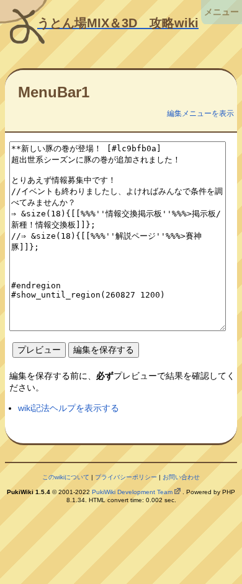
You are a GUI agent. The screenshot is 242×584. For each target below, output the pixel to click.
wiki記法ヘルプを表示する (68, 408)
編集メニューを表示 (200, 113)
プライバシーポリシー (126, 477)
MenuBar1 (53, 92)
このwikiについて (65, 477)
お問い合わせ (181, 477)
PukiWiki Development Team (132, 492)
